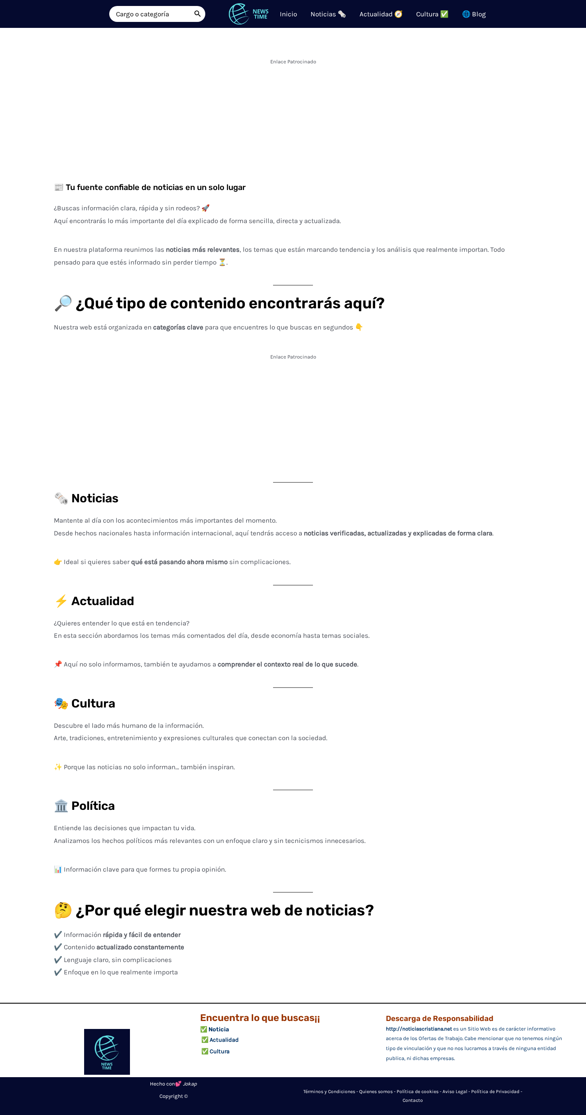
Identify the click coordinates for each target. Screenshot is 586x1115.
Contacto (413, 1100)
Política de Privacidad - (496, 1091)
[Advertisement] (293, 123)
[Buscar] (198, 14)
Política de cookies (418, 1091)
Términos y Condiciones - (331, 1091)
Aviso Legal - (456, 1091)
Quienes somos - (378, 1091)
